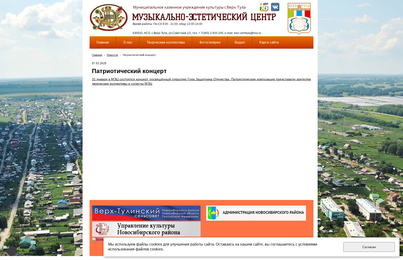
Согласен (369, 247)
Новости (112, 55)
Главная (97, 55)
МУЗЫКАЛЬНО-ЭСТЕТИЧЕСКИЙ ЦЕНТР (204, 17)
